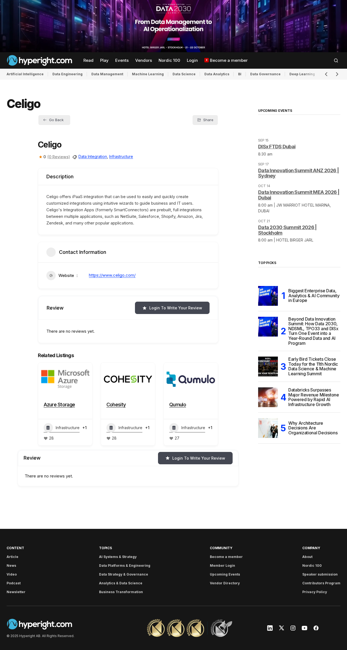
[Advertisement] (173, 26)
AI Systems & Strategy (118, 557)
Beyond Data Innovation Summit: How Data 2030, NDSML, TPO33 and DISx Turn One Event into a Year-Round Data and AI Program (313, 331)
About (307, 557)
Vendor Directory (225, 583)
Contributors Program (321, 583)
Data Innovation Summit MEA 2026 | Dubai (298, 195)
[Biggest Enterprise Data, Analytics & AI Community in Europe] (268, 296)
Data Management (107, 74)
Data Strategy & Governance (123, 574)
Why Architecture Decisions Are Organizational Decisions (312, 427)
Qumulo (177, 404)
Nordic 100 (312, 565)
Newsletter (16, 592)
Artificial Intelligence (25, 74)
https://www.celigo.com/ (112, 275)
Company (311, 548)
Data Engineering (67, 74)
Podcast (14, 583)
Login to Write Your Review (175, 307)
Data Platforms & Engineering (124, 565)
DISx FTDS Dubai (276, 146)
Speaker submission (320, 574)
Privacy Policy (314, 592)
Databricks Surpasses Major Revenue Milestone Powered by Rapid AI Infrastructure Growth (313, 397)
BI (239, 74)
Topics (105, 548)
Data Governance (265, 74)
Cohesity (116, 404)
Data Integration (92, 156)
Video (12, 574)
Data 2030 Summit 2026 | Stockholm (287, 230)
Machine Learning (148, 74)
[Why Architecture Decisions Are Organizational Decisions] (268, 428)
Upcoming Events (225, 574)
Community (221, 548)
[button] (336, 60)
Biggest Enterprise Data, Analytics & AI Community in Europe (313, 295)
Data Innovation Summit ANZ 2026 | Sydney (298, 173)
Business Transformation (121, 592)
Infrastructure (121, 156)
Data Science (184, 74)
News (11, 565)
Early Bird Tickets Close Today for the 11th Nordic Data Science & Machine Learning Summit (313, 366)
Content (15, 548)
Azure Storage (59, 404)
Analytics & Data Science (120, 583)
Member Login (222, 565)
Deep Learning (302, 74)
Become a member (226, 557)
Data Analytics (216, 74)
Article (12, 557)
